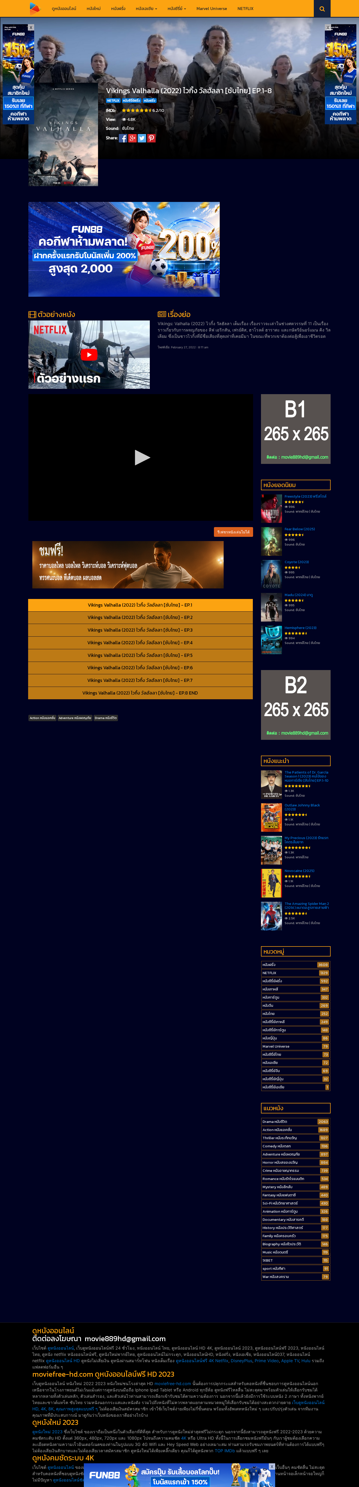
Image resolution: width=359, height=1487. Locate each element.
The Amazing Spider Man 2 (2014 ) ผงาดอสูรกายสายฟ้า (307, 905)
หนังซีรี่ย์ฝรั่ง (131, 100)
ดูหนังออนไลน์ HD (63, 1360)
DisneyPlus (241, 1360)
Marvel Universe (212, 8)
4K (183, 1438)
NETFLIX (246, 8)
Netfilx (221, 1360)
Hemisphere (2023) (300, 628)
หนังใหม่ (94, 8)
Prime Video (267, 1360)
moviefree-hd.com (173, 1383)
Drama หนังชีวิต (106, 718)
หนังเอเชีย (145, 8)
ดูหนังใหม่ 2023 (47, 1431)
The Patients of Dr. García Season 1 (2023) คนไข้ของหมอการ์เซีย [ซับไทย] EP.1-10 (307, 776)
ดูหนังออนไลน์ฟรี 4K (195, 1360)
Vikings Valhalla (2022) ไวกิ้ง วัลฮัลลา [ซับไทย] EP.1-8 (189, 90)
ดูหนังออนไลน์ (64, 8)
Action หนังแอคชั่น (42, 718)
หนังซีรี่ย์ (175, 8)
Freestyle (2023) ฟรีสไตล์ (305, 496)
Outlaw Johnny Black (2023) (302, 807)
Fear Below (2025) (300, 529)
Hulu (305, 1360)
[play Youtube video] (89, 354)
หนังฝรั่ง (118, 8)
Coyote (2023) (297, 562)
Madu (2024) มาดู (299, 595)
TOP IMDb (225, 1450)
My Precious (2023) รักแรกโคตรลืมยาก (306, 840)
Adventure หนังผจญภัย (75, 718)
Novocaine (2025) (299, 871)
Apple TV (290, 1360)
